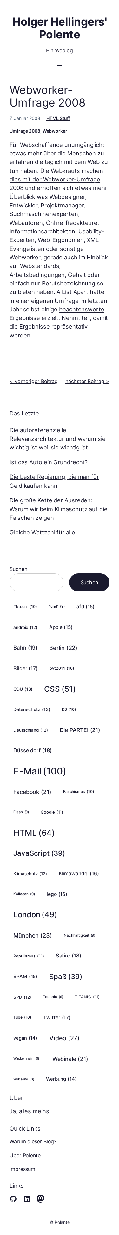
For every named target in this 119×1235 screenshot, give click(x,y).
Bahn (25, 647)
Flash (21, 812)
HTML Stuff (58, 118)
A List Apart (72, 291)
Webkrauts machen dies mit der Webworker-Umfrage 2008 (56, 179)
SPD (22, 997)
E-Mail (39, 771)
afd (85, 607)
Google (52, 811)
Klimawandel (79, 874)
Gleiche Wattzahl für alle (42, 532)
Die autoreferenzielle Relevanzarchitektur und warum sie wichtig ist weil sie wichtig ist (58, 439)
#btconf (25, 606)
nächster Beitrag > (87, 381)
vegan (25, 1038)
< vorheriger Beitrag (34, 381)
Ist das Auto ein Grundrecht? (49, 462)
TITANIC (87, 996)
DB (69, 709)
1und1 (57, 606)
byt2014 (62, 668)
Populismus (28, 955)
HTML (34, 833)
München (32, 935)
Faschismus (78, 791)
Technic (53, 997)
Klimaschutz (30, 873)
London (35, 914)
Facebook (32, 791)
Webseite (23, 1079)
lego (57, 894)
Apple (61, 627)
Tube (22, 1017)
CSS (60, 689)
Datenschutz (31, 709)
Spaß (65, 976)
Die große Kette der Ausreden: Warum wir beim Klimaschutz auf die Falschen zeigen (59, 509)
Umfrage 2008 (25, 131)
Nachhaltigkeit (79, 935)
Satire (68, 955)
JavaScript (39, 853)
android (25, 627)
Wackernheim (27, 1058)
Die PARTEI (80, 730)
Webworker (55, 131)
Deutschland (30, 730)
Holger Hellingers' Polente (59, 28)
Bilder (25, 668)
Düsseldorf (32, 750)
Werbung (61, 1079)
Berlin (63, 647)
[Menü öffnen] (59, 64)
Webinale (70, 1058)
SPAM (25, 976)
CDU (22, 689)
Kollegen (24, 894)
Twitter (57, 1017)
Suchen (18, 569)
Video (64, 1038)
